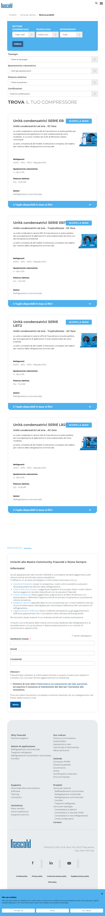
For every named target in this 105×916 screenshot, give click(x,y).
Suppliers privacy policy (80, 876)
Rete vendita (17, 808)
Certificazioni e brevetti (65, 774)
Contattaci (16, 797)
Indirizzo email (20, 638)
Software (15, 791)
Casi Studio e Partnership (66, 747)
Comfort (15, 758)
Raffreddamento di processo (69, 791)
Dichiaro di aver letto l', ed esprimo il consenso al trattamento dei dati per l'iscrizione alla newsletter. (50, 687)
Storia (56, 771)
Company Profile (61, 761)
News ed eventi (61, 750)
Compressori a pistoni (66, 809)
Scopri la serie (79, 121)
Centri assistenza (19, 811)
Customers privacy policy (56, 876)
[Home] (7, 5)
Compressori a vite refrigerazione (71, 815)
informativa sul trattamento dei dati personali (62, 684)
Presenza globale (62, 765)
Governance (59, 768)
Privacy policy (37, 876)
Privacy (15, 672)
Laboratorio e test (62, 744)
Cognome (16, 659)
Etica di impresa (61, 777)
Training (15, 794)
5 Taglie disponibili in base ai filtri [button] (32, 204)
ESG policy (52, 882)
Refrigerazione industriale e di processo (31, 755)
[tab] (52, 204)
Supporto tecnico (20, 814)
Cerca (18, 44)
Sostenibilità (59, 741)
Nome (13, 649)
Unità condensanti (64, 819)
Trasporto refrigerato (21, 752)
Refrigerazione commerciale (25, 749)
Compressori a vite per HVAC (69, 812)
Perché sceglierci (19, 738)
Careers (57, 822)
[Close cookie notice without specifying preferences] (102, 894)
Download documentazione (25, 788)
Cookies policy (21, 876)
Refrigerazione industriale (68, 794)
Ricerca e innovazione (64, 738)
